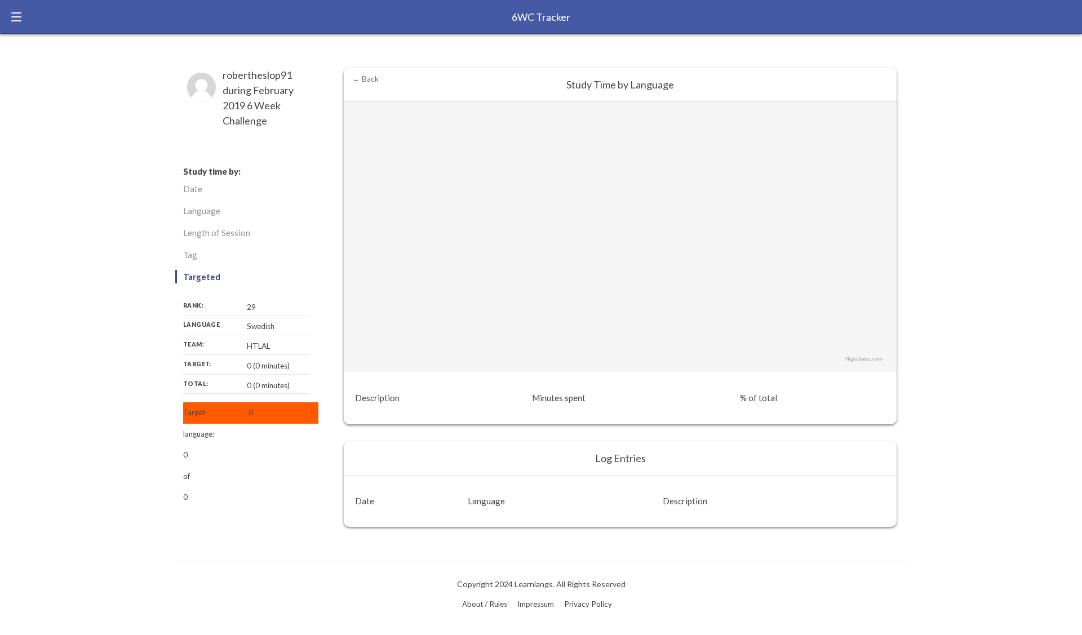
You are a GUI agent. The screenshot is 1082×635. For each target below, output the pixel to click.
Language (201, 211)
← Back (365, 78)
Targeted (201, 277)
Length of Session (216, 233)
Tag (190, 255)
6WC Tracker (541, 17)
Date (192, 189)
